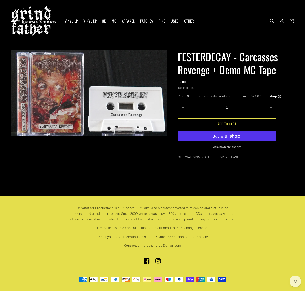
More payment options (227, 147)
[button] (272, 21)
